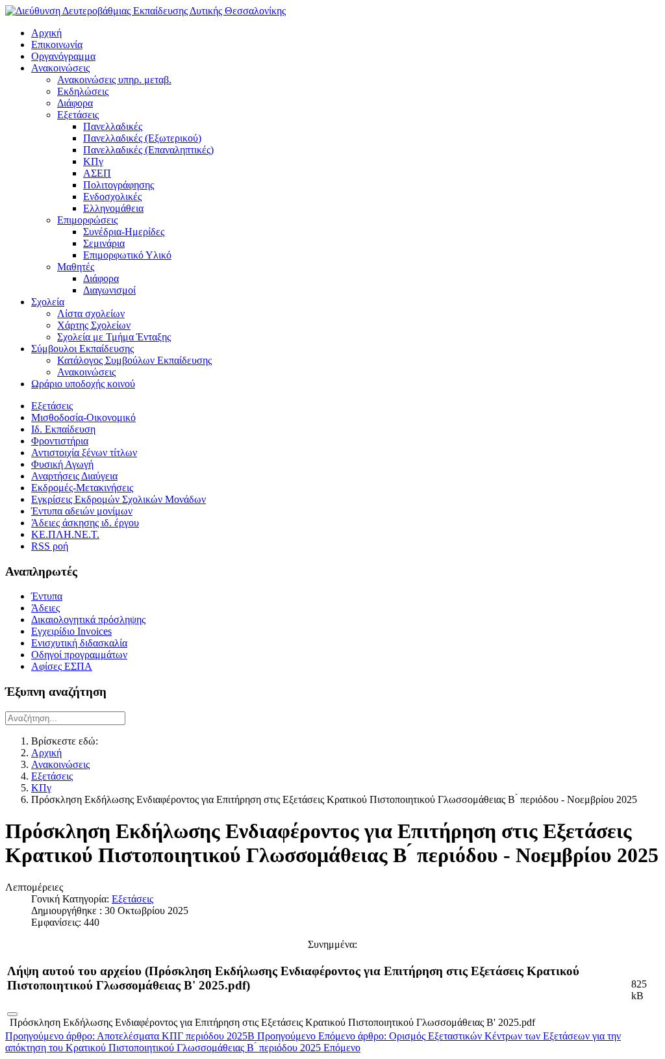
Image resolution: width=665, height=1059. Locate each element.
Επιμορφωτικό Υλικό (127, 255)
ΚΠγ (93, 161)
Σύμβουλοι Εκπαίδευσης (82, 348)
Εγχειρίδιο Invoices (71, 631)
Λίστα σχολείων (91, 313)
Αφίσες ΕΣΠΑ (61, 666)
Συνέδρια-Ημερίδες (123, 231)
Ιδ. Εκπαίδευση (63, 429)
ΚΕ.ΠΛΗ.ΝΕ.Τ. (65, 534)
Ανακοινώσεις (60, 67)
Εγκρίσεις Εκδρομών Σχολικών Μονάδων (118, 499)
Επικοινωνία (56, 44)
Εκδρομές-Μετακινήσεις (82, 487)
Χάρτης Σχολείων (94, 325)
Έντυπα (46, 596)
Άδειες (45, 607)
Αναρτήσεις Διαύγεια (74, 475)
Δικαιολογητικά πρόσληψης (88, 619)
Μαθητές (75, 266)
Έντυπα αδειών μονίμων (81, 511)
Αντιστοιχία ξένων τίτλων (84, 452)
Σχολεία (47, 301)
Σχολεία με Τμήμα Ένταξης (114, 336)
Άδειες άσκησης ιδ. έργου (85, 522)
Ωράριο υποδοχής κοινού (83, 383)
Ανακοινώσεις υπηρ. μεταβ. (114, 79)
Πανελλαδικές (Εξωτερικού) (142, 138)
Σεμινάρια (104, 243)
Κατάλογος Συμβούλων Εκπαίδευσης (134, 360)
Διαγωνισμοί (109, 290)
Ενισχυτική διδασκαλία (79, 642)
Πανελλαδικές (112, 126)
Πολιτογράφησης (118, 184)
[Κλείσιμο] (12, 1014)
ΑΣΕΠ (97, 173)
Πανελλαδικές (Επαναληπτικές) (148, 149)
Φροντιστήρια (59, 440)
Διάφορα (75, 102)
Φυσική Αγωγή (62, 464)
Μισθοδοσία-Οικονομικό (83, 417)
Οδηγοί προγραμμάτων (79, 654)
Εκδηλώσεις (82, 91)
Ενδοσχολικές (112, 196)
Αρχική (46, 32)
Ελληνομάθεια (113, 208)
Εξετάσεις (78, 114)
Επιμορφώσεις (87, 219)
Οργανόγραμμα (63, 56)
